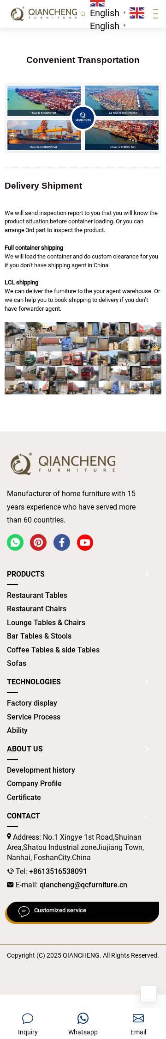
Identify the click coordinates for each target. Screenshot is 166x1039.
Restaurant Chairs (36, 608)
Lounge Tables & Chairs (46, 622)
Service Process (33, 717)
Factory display (32, 703)
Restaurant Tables (37, 595)
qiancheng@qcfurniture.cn (83, 884)
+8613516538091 (58, 871)
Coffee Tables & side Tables (53, 650)
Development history (41, 770)
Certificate (24, 797)
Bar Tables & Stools (39, 636)
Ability (17, 730)
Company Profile (34, 783)
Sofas (16, 663)
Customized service (60, 910)
